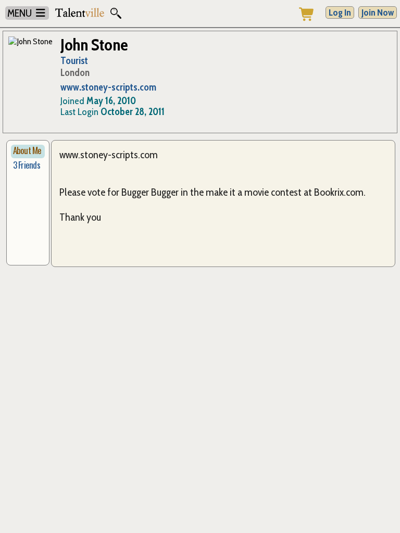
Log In (340, 12)
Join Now (377, 12)
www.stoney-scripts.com (108, 87)
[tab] (28, 151)
